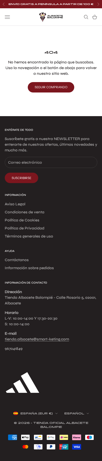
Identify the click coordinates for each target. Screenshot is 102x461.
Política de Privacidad (24, 228)
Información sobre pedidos (29, 268)
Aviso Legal (15, 204)
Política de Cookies (22, 220)
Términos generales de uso (29, 236)
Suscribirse (21, 178)
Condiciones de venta (24, 212)
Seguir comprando (51, 87)
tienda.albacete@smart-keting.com (37, 339)
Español (74, 413)
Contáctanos (17, 260)
